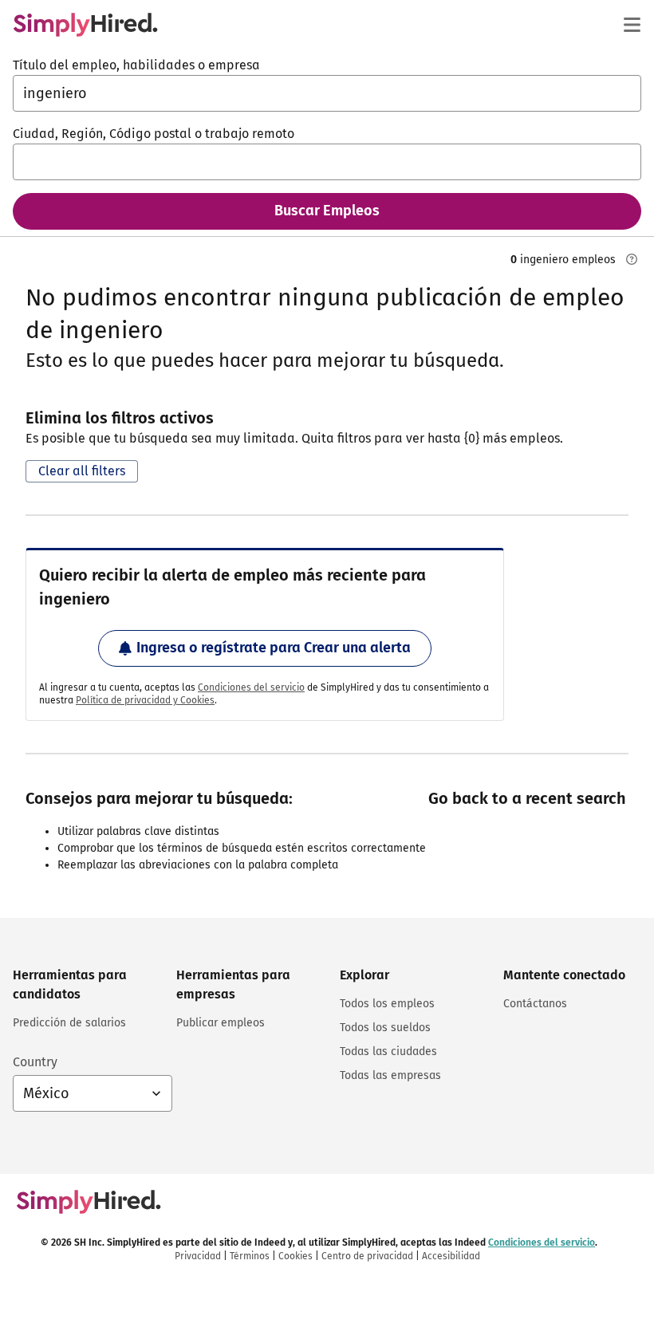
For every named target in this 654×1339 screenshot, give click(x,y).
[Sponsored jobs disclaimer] (631, 259)
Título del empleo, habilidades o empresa (136, 65)
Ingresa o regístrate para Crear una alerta (273, 647)
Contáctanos (535, 1003)
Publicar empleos (220, 1023)
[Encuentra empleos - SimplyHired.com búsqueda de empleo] (85, 25)
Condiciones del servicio (251, 687)
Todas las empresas (390, 1075)
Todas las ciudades (388, 1051)
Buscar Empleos (327, 210)
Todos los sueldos (385, 1027)
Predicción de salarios (69, 1023)
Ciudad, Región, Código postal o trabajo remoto (153, 133)
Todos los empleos (387, 1003)
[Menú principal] (631, 24)
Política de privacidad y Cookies (145, 700)
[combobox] (327, 93)
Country (35, 1061)
